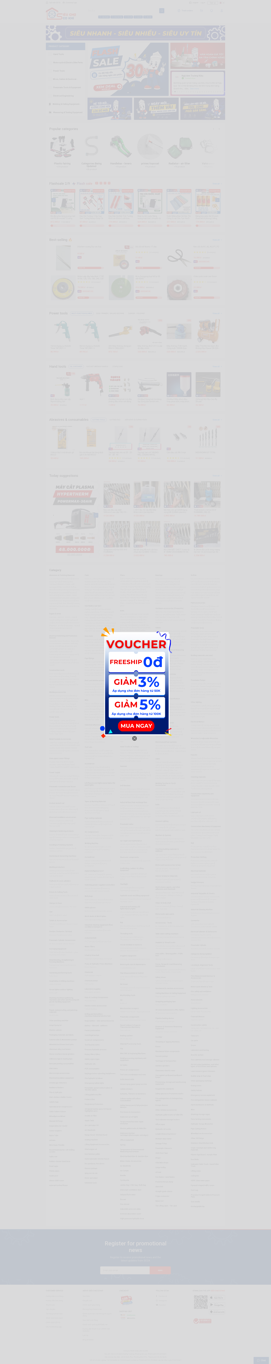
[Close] (134, 738)
